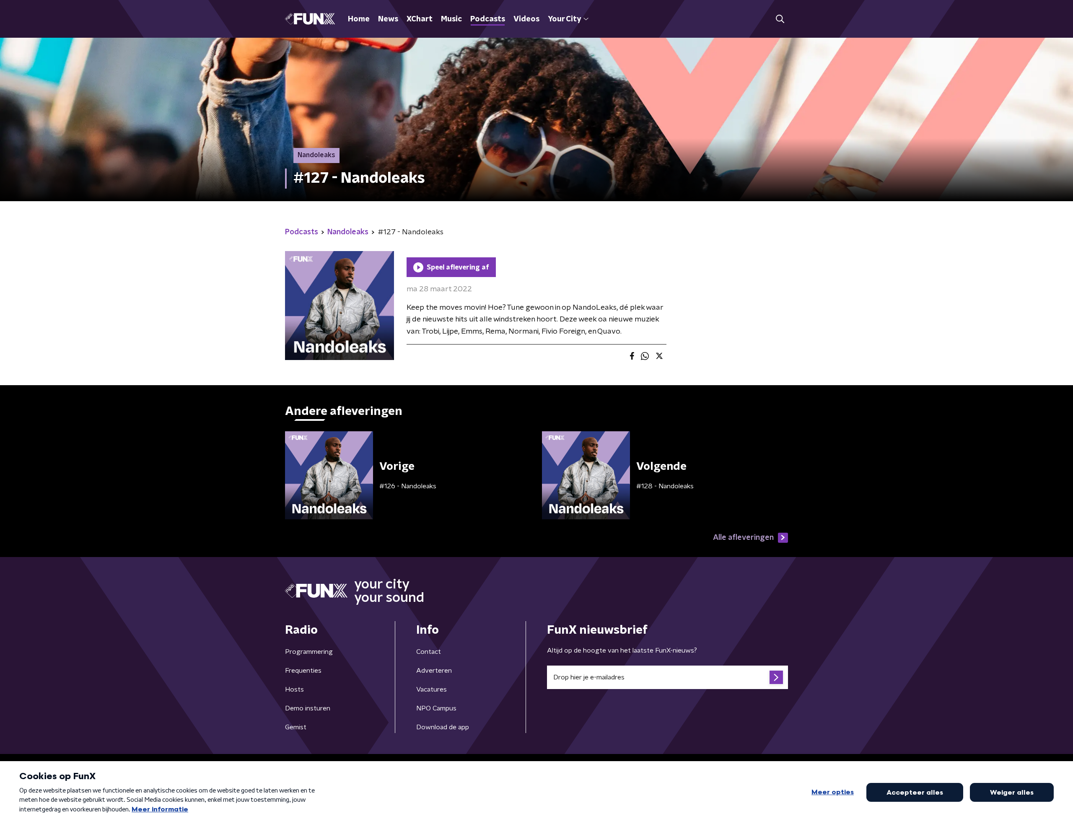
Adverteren (434, 670)
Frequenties (303, 670)
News (388, 19)
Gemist (295, 727)
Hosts (294, 689)
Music (451, 19)
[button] (780, 19)
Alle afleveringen (743, 538)
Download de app (442, 727)
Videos (526, 19)
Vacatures (431, 689)
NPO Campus (436, 708)
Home (359, 19)
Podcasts (487, 19)
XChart (420, 19)
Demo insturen (307, 708)
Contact (428, 651)
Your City (564, 19)
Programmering (309, 651)
